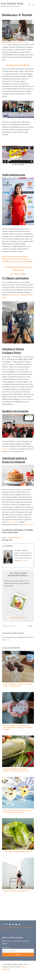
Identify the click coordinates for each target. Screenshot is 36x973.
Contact (9, 930)
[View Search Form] (29, 4)
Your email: (6, 947)
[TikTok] (19, 924)
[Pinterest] (10, 924)
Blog (4, 930)
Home (5, 927)
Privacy (23, 967)
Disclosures (6, 969)
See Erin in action (18, 273)
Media (25, 927)
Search (30, 626)
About (10, 927)
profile (7, 640)
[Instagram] (6, 924)
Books (30, 927)
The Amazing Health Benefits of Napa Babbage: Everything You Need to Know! (16, 770)
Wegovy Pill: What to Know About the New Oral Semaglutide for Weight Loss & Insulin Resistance (17, 727)
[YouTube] (16, 924)
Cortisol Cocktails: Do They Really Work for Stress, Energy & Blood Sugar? (17, 811)
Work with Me (17, 927)
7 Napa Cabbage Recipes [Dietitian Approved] (17, 851)
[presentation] (18, 666)
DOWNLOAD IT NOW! (18, 618)
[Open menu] (33, 4)
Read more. (24, 560)
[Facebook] (3, 924)
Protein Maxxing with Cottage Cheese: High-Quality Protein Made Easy (17, 685)
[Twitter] (13, 924)
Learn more (5, 449)
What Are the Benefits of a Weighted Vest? (16, 891)
